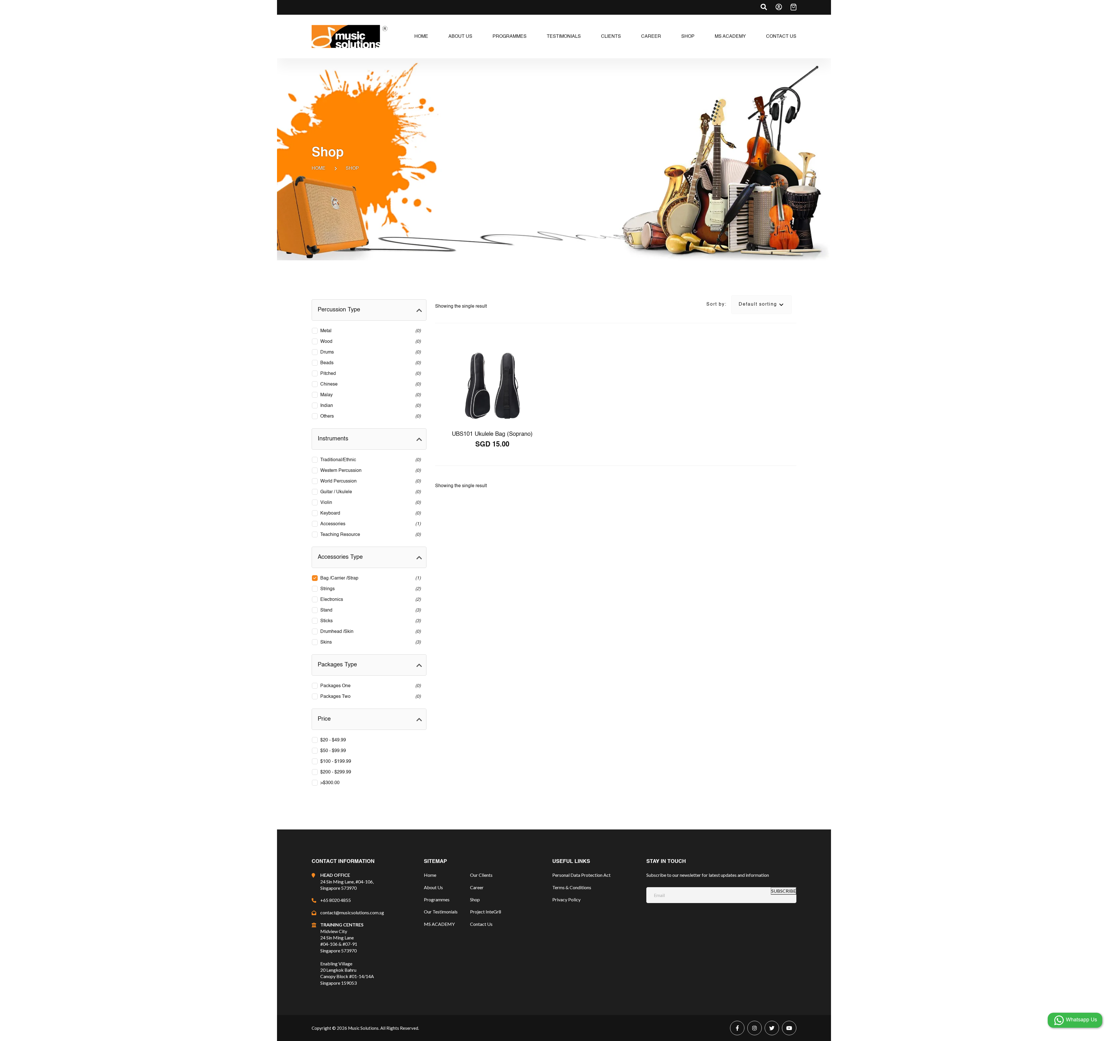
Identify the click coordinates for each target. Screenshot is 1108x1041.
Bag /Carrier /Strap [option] (369, 578)
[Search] (764, 7)
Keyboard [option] (369, 513)
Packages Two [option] (369, 696)
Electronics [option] (369, 599)
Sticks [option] (369, 621)
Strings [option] (369, 589)
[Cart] (793, 7)
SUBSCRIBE (783, 891)
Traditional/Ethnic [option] (369, 460)
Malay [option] (369, 395)
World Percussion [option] (369, 481)
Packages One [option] (369, 686)
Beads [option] (369, 363)
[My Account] (779, 7)
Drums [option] (369, 352)
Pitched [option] (369, 373)
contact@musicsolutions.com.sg (352, 912)
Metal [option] (369, 331)
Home (318, 168)
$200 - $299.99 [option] (335, 772)
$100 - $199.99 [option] (335, 761)
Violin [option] (369, 502)
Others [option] (369, 416)
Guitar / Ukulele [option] (369, 492)
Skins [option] (369, 642)
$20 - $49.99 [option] (333, 740)
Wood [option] (369, 341)
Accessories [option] (369, 524)
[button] (369, 310)
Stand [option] (369, 610)
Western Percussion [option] (369, 470)
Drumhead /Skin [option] (369, 631)
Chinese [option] (369, 384)
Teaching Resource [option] (369, 534)
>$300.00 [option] (330, 783)
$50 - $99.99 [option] (333, 751)
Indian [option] (369, 405)
